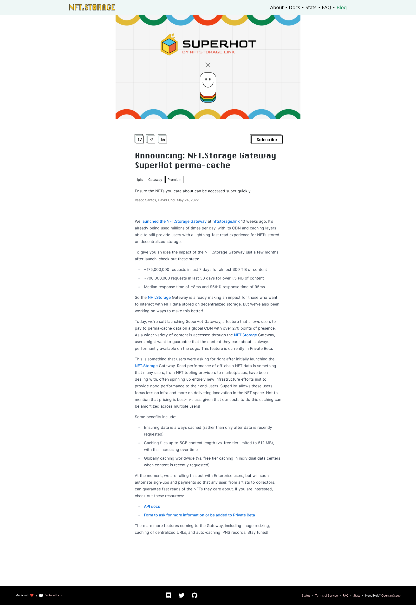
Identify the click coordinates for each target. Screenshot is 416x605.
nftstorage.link (226, 221)
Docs (294, 7)
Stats (311, 7)
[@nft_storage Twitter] (182, 595)
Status (306, 595)
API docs (152, 506)
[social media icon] (140, 139)
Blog (342, 7)
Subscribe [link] (267, 139)
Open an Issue (391, 595)
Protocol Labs (54, 595)
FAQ (326, 7)
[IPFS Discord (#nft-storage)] (169, 595)
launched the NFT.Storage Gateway (174, 221)
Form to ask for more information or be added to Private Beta (199, 515)
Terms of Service (326, 595)
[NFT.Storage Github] (195, 595)
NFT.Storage (159, 297)
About (277, 7)
